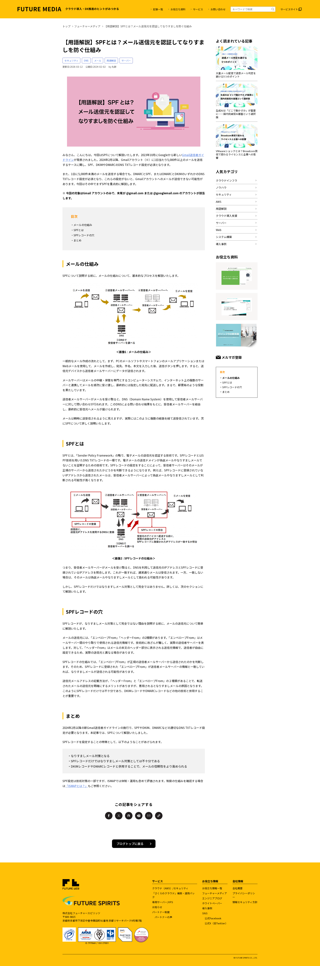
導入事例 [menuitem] (207, 908)
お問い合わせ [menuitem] (218, 9)
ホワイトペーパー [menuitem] (212, 903)
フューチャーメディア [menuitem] (214, 893)
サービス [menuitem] (198, 9)
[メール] (148, 815)
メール (97, 60)
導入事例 (221, 244)
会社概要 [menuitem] (237, 888)
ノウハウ (221, 187)
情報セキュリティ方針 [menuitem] (244, 902)
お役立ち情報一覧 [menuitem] (212, 888)
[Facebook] (108, 815)
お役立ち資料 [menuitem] (178, 9)
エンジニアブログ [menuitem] (212, 898)
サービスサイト (289, 9)
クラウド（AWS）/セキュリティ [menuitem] (170, 888)
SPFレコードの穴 (84, 235)
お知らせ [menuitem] (157, 907)
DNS (86, 60)
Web (218, 230)
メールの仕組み (83, 225)
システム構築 (224, 237)
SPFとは (79, 230)
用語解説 (111, 60)
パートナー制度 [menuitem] (161, 912)
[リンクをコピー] (158, 815)
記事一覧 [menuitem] (158, 9)
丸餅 (114, 66)
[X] (118, 815)
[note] (128, 815)
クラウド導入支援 (226, 216)
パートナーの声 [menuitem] (163, 917)
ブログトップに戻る (130, 843)
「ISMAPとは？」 (76, 786)
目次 (222, 372)
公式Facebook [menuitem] (213, 918)
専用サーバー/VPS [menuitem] (162, 902)
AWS (218, 202)
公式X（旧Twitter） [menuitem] (216, 923)
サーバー (126, 60)
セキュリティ (71, 60)
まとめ (78, 240)
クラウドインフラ (226, 180)
